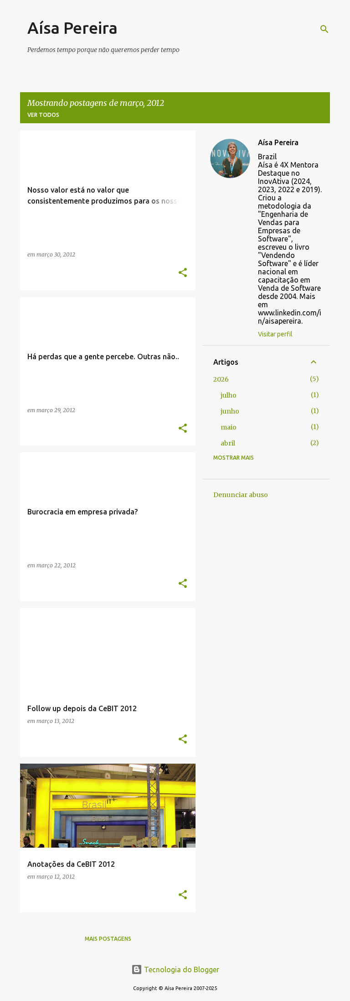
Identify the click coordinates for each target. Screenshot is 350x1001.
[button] (182, 273)
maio (229, 427)
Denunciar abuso (240, 495)
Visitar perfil (275, 334)
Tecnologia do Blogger (180, 969)
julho (229, 395)
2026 (221, 379)
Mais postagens (108, 939)
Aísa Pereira (72, 27)
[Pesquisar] (324, 29)
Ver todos (43, 115)
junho (230, 411)
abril (228, 443)
